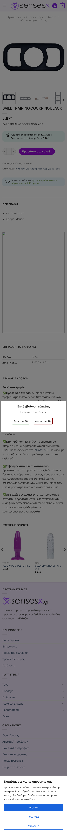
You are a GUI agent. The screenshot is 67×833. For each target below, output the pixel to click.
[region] (33, 804)
